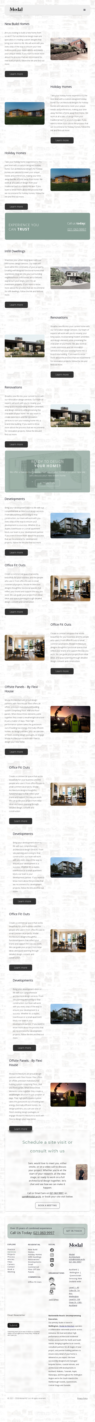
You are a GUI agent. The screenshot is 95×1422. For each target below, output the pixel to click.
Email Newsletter (16, 1315)
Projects (11, 1254)
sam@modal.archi (31, 1196)
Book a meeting (47, 1205)
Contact (11, 1267)
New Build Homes (32, 1250)
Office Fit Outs (35, 1282)
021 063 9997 (56, 1193)
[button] (84, 10)
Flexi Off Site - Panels (34, 1270)
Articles (11, 1259)
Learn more (16, 74)
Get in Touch (74, 1231)
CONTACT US (47, 483)
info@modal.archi (77, 1259)
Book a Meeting (11, 1270)
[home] (16, 10)
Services (12, 1252)
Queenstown (75, 1275)
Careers (11, 1264)
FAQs (10, 1262)
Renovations (33, 1259)
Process (11, 1257)
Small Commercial (33, 1265)
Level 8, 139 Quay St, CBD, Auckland (75, 1302)
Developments (34, 1262)
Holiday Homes (35, 1254)
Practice (11, 1249)
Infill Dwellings (34, 1257)
